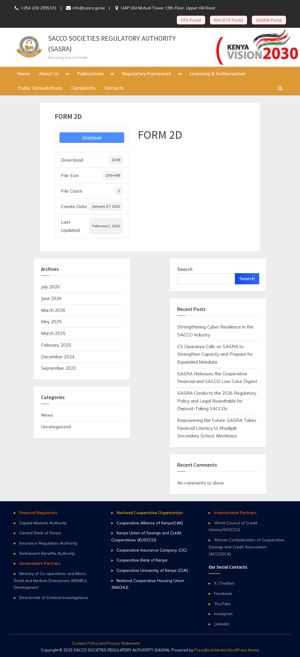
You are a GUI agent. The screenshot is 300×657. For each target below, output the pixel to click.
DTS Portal (191, 20)
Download (91, 137)
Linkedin (221, 623)
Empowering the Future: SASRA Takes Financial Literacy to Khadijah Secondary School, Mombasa (216, 428)
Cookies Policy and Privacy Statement (105, 643)
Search (184, 269)
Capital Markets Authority (43, 522)
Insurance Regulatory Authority (48, 542)
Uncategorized (56, 427)
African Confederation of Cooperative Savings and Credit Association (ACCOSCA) (246, 546)
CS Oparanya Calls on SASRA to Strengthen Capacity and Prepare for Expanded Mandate (215, 354)
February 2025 (56, 345)
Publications (90, 73)
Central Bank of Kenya (40, 532)
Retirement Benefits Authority (47, 553)
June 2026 (51, 298)
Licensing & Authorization (218, 73)
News (47, 415)
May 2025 (51, 321)
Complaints (83, 88)
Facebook (223, 593)
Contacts (114, 88)
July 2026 (50, 287)
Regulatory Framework (146, 73)
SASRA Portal (269, 20)
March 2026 (53, 310)
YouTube (222, 603)
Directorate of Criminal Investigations (53, 597)
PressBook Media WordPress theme (226, 650)
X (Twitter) (224, 583)
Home (23, 73)
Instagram (223, 613)
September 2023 (58, 368)
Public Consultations (40, 88)
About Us (49, 73)
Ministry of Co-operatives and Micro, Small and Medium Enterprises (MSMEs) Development (50, 580)
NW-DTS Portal (228, 20)
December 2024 (57, 357)
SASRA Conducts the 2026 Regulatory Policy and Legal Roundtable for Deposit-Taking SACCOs (216, 400)
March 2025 (53, 333)
